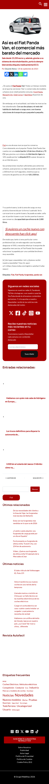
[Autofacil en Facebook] (18, 315)
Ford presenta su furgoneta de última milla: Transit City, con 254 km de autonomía (25, 543)
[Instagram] (12, 731)
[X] (11, 74)
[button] (40, 4)
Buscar (35, 489)
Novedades (24, 695)
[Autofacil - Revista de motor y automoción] (12, 4)
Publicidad (24, 750)
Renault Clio (8, 95)
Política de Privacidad (24, 756)
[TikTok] (37, 731)
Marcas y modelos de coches (14, 691)
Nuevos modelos (12, 699)
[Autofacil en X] (11, 314)
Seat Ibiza (28, 95)
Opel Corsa (18, 95)
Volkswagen (16, 710)
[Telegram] (25, 74)
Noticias (8, 695)
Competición (8, 687)
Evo (26, 688)
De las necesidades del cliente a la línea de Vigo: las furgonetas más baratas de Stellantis (25, 513)
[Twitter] (22, 731)
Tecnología (23, 703)
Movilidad (30, 691)
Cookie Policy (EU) (24, 762)
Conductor (19, 688)
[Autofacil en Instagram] (31, 315)
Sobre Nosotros (24, 747)
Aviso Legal (24, 753)
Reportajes (7, 703)
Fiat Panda (17, 86)
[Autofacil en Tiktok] (24, 314)
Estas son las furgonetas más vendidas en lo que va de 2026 (25, 522)
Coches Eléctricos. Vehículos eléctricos (20, 684)
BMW (4, 681)
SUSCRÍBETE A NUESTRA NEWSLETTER (24, 740)
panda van (38, 275)
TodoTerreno (9, 706)
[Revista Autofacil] (21, 652)
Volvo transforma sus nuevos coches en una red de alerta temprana (26, 584)
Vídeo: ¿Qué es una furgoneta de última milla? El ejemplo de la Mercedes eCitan (26, 554)
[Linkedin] (16, 74)
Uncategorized (24, 706)
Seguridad (15, 703)
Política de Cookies (24, 759)
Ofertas (25, 700)
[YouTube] (27, 731)
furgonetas (28, 275)
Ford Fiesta (38, 92)
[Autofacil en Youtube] (38, 314)
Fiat (4, 145)
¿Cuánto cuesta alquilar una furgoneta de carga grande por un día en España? (25, 533)
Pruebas (33, 699)
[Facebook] (7, 74)
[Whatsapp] (20, 74)
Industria (34, 687)
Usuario (7, 709)
